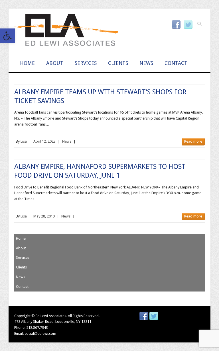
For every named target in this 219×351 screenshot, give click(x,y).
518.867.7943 (37, 327)
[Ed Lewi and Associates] (66, 31)
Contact (176, 63)
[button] (7, 35)
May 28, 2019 (44, 216)
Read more (193, 141)
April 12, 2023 (44, 141)
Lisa (24, 141)
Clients (118, 63)
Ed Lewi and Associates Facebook (176, 24)
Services (86, 63)
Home (27, 63)
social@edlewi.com (40, 333)
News (146, 63)
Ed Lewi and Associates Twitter (188, 24)
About (54, 63)
